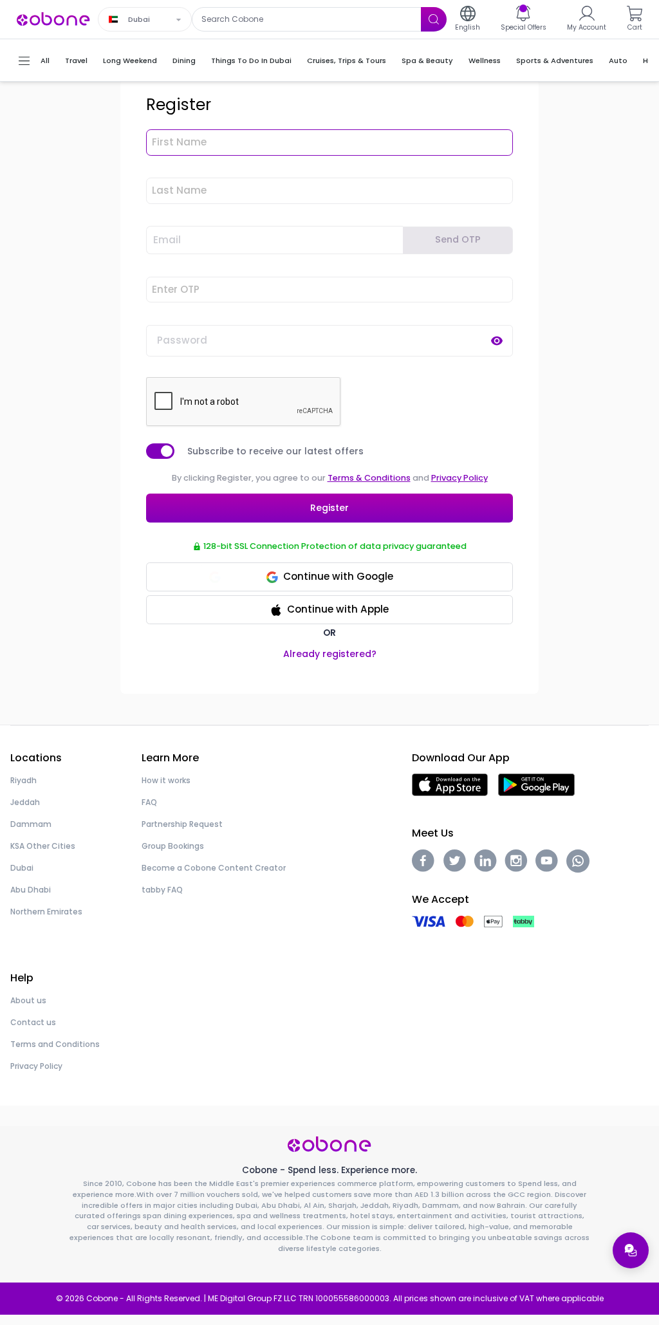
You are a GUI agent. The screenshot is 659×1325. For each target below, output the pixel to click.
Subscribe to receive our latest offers (275, 451)
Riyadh (23, 780)
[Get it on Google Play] (536, 784)
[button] (329, 609)
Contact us (33, 1022)
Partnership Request (182, 824)
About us (28, 1000)
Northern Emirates (46, 911)
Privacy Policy (459, 477)
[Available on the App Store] (450, 784)
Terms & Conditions (369, 477)
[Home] (53, 18)
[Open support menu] (631, 1250)
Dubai (21, 867)
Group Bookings (173, 845)
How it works (166, 780)
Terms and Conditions (55, 1044)
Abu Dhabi (30, 889)
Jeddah (25, 802)
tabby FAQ (162, 889)
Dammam (30, 824)
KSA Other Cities (42, 845)
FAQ (149, 802)
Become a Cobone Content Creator (214, 867)
